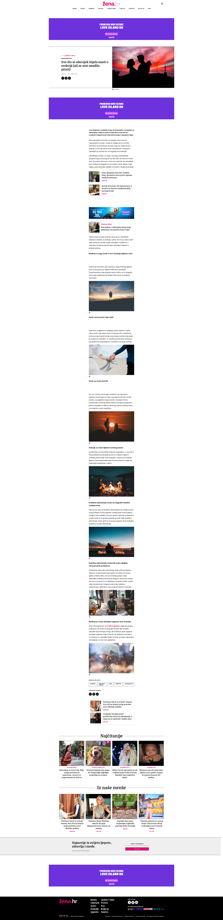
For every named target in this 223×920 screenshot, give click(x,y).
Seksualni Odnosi (102, 684)
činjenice (118, 684)
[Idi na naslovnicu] (111, 5)
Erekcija (92, 684)
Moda (75, 8)
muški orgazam (113, 626)
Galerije (91, 8)
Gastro (100, 8)
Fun (149, 8)
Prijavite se (137, 849)
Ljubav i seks (111, 8)
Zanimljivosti (129, 684)
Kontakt (107, 916)
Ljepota (122, 8)
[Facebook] (66, 79)
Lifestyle (131, 8)
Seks (110, 684)
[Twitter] (69, 79)
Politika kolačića (129, 916)
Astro (82, 8)
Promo (104, 902)
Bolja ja (141, 8)
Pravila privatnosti (117, 916)
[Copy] (63, 79)
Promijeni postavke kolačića (155, 916)
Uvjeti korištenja (140, 916)
